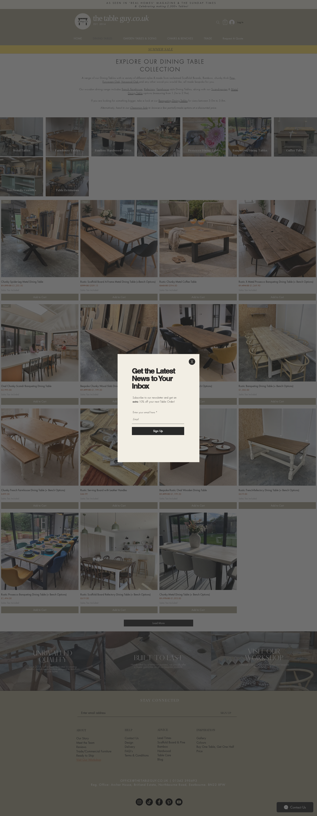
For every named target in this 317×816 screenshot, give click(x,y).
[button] (192, 361)
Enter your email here (144, 412)
